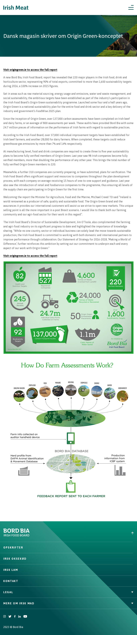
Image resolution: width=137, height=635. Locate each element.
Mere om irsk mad (18, 603)
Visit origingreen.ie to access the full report (30, 69)
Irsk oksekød (15, 558)
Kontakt (10, 580)
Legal (8, 592)
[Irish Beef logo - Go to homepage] (15, 8)
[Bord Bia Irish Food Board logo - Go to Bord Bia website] (16, 535)
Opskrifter (13, 547)
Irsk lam (10, 569)
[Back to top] (102, 533)
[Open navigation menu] (131, 7)
